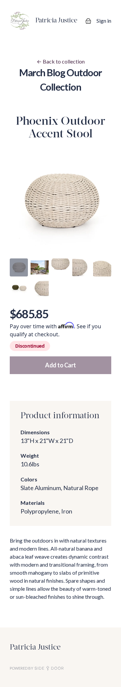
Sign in (103, 20)
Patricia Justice (35, 648)
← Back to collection (61, 61)
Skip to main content (28, 6)
